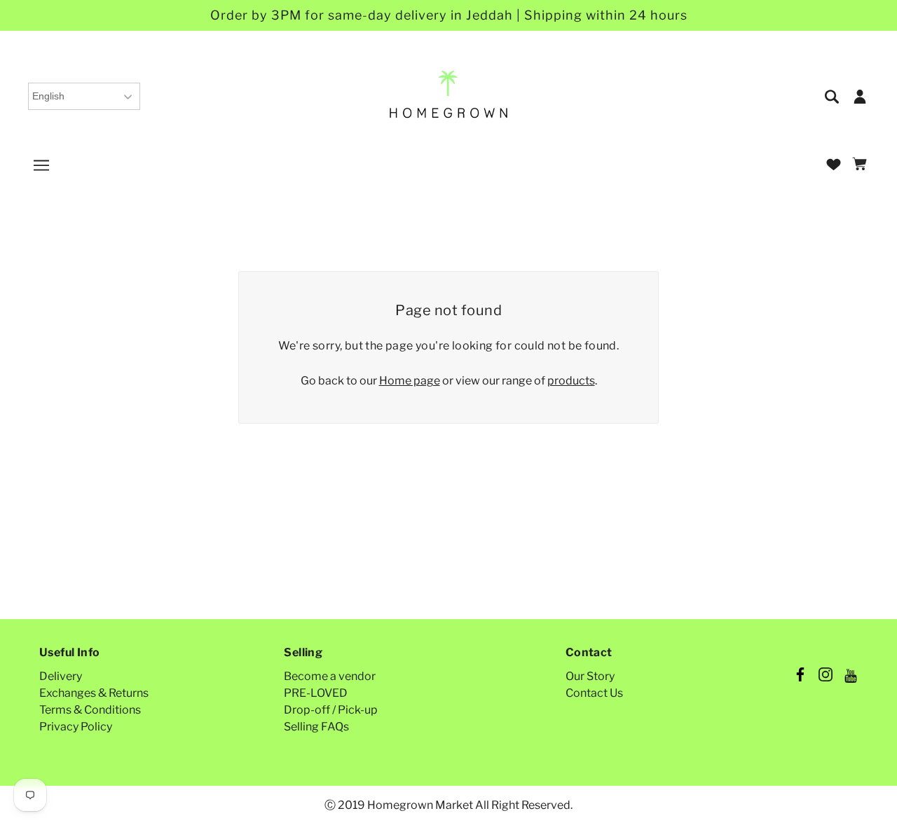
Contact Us (594, 693)
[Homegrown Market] (448, 95)
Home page (409, 380)
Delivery (60, 676)
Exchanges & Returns (94, 693)
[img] (833, 95)
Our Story (590, 676)
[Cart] (861, 165)
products (571, 380)
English (48, 96)
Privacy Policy (75, 726)
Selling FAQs (316, 726)
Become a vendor (330, 676)
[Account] (860, 95)
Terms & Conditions (90, 709)
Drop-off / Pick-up (331, 709)
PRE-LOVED (316, 693)
